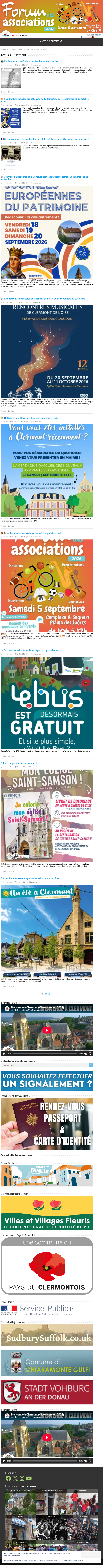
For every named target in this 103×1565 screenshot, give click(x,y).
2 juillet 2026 (21, 654)
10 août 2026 (21, 537)
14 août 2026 (21, 302)
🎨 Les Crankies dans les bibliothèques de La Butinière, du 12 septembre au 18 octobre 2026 (45, 100)
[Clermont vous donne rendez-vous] (51, 1520)
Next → (49, 994)
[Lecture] (4, 1053)
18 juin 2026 (21, 882)
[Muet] (85, 1053)
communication (8, 65)
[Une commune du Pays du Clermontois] (47, 1266)
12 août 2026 (21, 422)
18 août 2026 (21, 143)
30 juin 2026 (21, 767)
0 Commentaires (35, 65)
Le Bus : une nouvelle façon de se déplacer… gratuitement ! (30, 650)
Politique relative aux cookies (72, 1561)
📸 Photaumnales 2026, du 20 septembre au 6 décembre (29, 61)
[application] (47, 1030)
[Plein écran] (90, 1053)
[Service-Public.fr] (47, 1316)
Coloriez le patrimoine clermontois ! (19, 763)
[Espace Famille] (47, 1175)
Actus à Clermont (8, 92)
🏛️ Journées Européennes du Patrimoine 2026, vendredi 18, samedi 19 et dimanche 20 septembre (44, 178)
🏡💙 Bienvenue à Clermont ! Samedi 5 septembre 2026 (29, 418)
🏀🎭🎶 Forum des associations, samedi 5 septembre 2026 (31, 533)
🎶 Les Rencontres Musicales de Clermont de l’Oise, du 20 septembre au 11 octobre (43, 298)
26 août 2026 (21, 65)
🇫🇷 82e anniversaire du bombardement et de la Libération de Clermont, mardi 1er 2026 (45, 139)
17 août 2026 (21, 183)
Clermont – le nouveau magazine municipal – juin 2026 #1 (30, 878)
